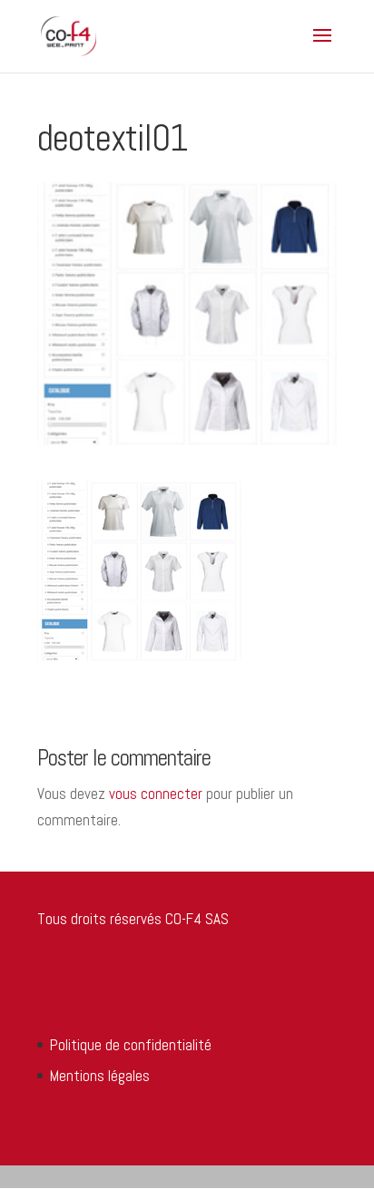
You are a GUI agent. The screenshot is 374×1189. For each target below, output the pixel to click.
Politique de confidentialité (131, 1045)
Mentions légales (100, 1076)
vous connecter (155, 794)
